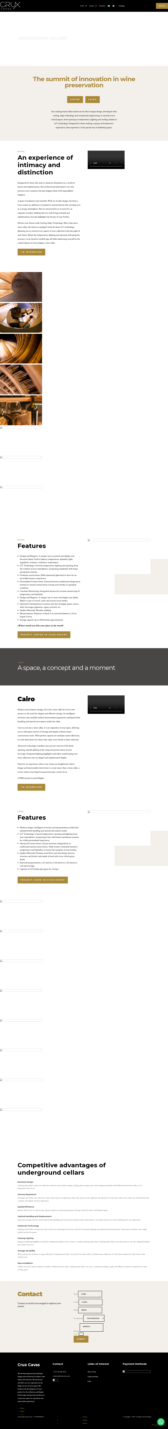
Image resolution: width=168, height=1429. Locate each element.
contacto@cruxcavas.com (25, 1417)
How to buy (92, 1372)
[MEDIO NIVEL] (21, 1110)
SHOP (162, 6)
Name (76, 1294)
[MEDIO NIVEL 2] (21, 961)
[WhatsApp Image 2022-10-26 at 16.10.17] (21, 991)
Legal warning (93, 1376)
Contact (102, 6)
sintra (75, 99)
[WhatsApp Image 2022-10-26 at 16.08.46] (21, 932)
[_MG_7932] (21, 363)
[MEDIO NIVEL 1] (21, 902)
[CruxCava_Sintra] (21, 425)
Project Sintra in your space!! (44, 635)
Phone (76, 1310)
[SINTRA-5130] (21, 428)
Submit (81, 1339)
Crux (82, 6)
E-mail (76, 1302)
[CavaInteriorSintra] (21, 394)
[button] (161, 1422)
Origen (149, 1417)
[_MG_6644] (21, 301)
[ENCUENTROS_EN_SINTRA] (21, 332)
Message (76, 1331)
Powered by (159, 1425)
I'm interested (31, 252)
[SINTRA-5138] (21, 488)
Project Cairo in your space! (43, 880)
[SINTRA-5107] (21, 458)
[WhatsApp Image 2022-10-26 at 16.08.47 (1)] (21, 1051)
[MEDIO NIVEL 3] (21, 1021)
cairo (92, 99)
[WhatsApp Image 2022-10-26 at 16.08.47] (21, 1081)
